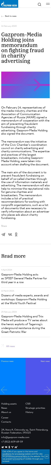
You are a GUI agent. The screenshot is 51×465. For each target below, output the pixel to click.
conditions (6, 454)
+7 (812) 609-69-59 (12, 442)
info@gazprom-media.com (15, 437)
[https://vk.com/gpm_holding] (6, 447)
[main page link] (9, 3)
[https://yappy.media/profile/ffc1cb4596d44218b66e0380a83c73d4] (12, 447)
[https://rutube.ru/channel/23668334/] (16, 447)
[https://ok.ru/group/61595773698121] (9, 447)
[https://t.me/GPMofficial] (2, 447)
